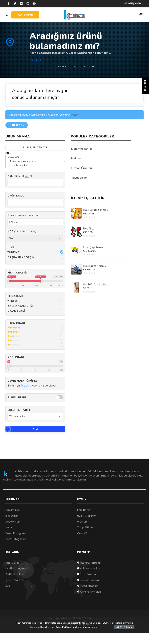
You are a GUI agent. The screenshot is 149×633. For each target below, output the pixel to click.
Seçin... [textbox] (13, 238)
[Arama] (7, 14)
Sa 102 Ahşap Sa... (95, 284)
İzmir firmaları (88, 574)
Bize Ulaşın (11, 516)
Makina (76, 158)
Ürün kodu (15, 195)
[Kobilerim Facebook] (8, 3)
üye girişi (26, 386)
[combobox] (35, 222)
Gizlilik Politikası (14, 574)
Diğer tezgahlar (81, 149)
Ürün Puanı (16, 323)
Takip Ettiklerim (86, 527)
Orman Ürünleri (81, 168)
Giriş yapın (134, 3)
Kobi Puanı (15, 357)
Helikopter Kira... (94, 266)
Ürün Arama (87, 66)
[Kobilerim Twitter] (15, 3)
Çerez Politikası (14, 580)
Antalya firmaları (90, 592)
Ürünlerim (83, 521)
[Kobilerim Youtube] (34, 3)
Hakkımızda (12, 510)
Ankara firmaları (89, 568)
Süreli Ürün (16, 397)
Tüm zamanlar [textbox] (17, 416)
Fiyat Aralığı (17, 272)
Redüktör (89, 228)
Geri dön (17, 125)
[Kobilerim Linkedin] (21, 3)
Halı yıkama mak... (95, 210)
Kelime (19, 175)
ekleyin (75, 114)
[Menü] (140, 14)
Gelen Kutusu (85, 533)
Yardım (10, 527)
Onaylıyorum (124, 627)
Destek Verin (13, 521)
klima (28, 176)
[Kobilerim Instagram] (28, 3)
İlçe (21, 231)
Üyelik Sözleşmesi (16, 568)
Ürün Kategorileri (15, 539)
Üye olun (37, 60)
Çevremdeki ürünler (23, 381)
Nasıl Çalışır (12, 563)
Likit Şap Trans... (94, 247)
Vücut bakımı (79, 178)
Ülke (11, 247)
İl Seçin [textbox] (13, 222)
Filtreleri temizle (35, 147)
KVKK (8, 586)
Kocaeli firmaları (89, 580)
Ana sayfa (60, 66)
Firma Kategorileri (16, 533)
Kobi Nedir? (84, 510)
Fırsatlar (15, 296)
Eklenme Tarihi (19, 410)
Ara (35, 428)
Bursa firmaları (88, 586)
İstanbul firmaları (90, 563)
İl (23, 215)
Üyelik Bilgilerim (86, 516)
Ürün (73, 66)
